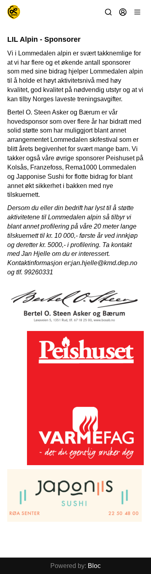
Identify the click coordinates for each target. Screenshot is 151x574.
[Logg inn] (123, 12)
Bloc (94, 565)
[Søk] (108, 12)
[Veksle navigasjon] (137, 12)
